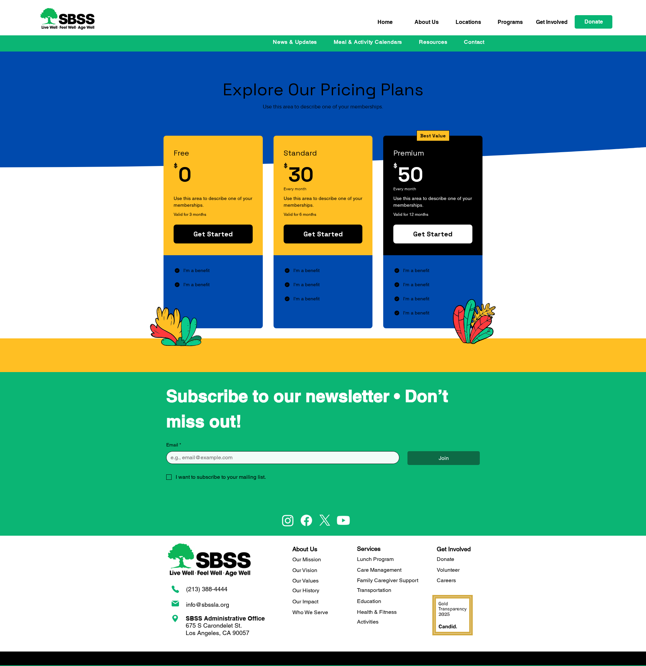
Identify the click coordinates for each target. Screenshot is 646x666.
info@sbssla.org (207, 604)
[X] (324, 520)
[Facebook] (306, 520)
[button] (510, 22)
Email (173, 444)
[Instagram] (287, 520)
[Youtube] (343, 520)
